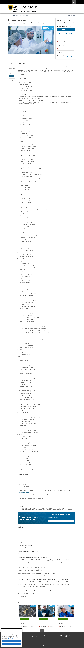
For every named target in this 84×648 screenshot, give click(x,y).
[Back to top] (42, 635)
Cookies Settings (11, 643)
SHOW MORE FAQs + (22, 596)
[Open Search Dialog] (74, 2)
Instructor (11, 70)
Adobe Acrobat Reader (24, 492)
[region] (11, 637)
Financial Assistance (58, 637)
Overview (10, 63)
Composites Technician (25, 621)
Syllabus (10, 65)
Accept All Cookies (11, 640)
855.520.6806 (11, 81)
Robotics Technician (63, 621)
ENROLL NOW (65, 30)
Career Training (34, 636)
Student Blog (67, 636)
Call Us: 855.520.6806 (70, 15)
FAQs (10, 73)
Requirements (12, 68)
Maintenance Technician (45, 621)
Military (56, 636)
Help (56, 639)
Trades (20, 15)
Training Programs (15, 15)
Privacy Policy (43, 645)
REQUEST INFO (70, 56)
